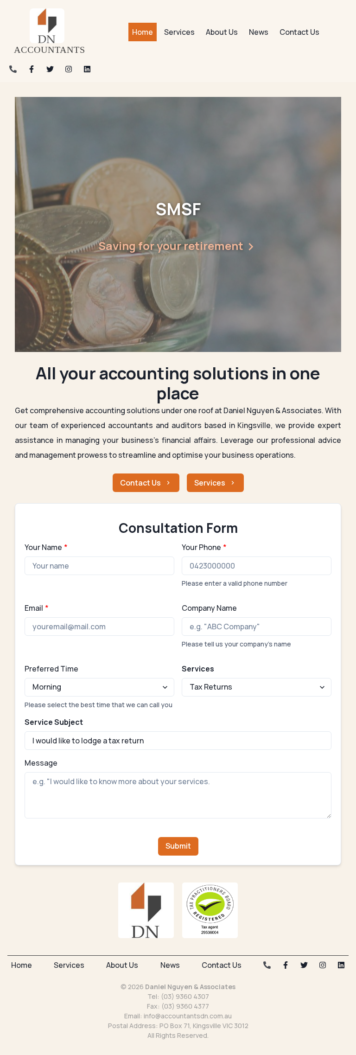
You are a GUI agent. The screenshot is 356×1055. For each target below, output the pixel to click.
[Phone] (13, 69)
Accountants (49, 49)
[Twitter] (50, 69)
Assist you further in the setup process (217, 245)
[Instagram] (68, 69)
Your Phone (204, 547)
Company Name (209, 608)
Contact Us (140, 483)
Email (37, 608)
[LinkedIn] (87, 69)
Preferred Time (51, 669)
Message (41, 763)
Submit (178, 846)
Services (209, 483)
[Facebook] (31, 69)
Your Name (46, 547)
